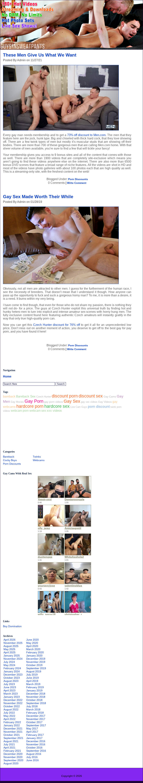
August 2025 (11, 646)
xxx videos (54, 410)
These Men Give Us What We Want (39, 54)
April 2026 (9, 639)
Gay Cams (110, 396)
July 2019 (32, 674)
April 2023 (9, 690)
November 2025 (13, 642)
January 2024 (12, 671)
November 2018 (35, 696)
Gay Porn (34, 401)
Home (7, 376)
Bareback (8, 456)
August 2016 (33, 753)
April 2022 (9, 719)
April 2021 (9, 747)
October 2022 (12, 706)
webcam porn (20, 410)
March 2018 (33, 709)
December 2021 (13, 728)
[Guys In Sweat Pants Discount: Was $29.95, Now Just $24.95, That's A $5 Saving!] (71, 48)
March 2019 (33, 684)
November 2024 (13, 658)
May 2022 (9, 715)
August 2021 (11, 741)
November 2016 (35, 744)
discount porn (65, 396)
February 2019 (35, 687)
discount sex (91, 396)
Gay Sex (72, 401)
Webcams (39, 460)
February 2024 (12, 668)
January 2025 (12, 655)
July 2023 (9, 684)
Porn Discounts (78, 179)
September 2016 (36, 750)
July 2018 (32, 706)
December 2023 (13, 674)
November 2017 (35, 719)
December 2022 (13, 699)
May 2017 (32, 728)
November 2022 (13, 703)
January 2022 (12, 725)
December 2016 (35, 741)
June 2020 (32, 639)
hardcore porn (30, 406)
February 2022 (12, 722)
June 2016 (32, 760)
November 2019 (35, 661)
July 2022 (9, 712)
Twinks (37, 456)
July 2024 (9, 661)
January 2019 (34, 690)
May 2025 (9, 649)
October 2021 (12, 734)
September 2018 (36, 703)
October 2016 (34, 747)
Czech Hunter (43, 396)
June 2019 (32, 677)
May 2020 (32, 642)
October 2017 (34, 722)
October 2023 (12, 677)
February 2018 (35, 712)
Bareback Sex (26, 396)
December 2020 (13, 753)
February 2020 (35, 652)
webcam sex (37, 410)
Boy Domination (12, 626)
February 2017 (35, 734)
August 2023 (11, 680)
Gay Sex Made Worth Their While (38, 196)
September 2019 (36, 668)
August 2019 (33, 671)
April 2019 (32, 680)
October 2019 (34, 665)
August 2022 (11, 709)
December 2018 (35, 693)
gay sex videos (89, 401)
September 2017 (36, 725)
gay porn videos (53, 401)
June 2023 (10, 687)
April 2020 (32, 646)
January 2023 (12, 696)
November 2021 (13, 731)
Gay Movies (17, 401)
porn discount (99, 406)
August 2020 (11, 763)
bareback (9, 396)
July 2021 (9, 744)
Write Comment (76, 182)
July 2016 (32, 757)
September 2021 (13, 738)
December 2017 (35, 715)
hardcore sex (57, 406)
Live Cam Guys (78, 406)
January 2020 (34, 655)
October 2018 (34, 699)
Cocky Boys (10, 460)
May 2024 (9, 665)
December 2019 (35, 658)
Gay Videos (105, 401)
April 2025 (9, 652)
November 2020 (13, 757)
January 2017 (34, 738)
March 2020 (33, 649)
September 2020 (13, 760)
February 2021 (12, 750)
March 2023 (11, 693)
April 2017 (32, 731)
